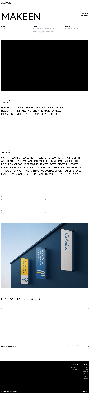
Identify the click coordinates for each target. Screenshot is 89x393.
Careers (85, 378)
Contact (85, 376)
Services (85, 371)
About (86, 374)
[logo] (6, 3)
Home (86, 367)
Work (86, 369)
